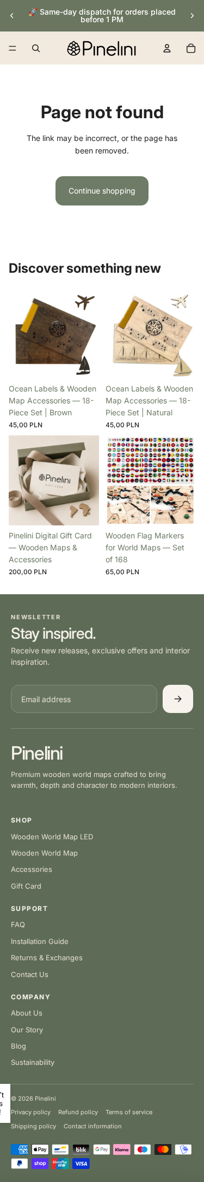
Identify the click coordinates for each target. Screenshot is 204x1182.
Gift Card (26, 886)
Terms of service (129, 1112)
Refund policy (78, 1112)
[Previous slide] (12, 16)
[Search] (36, 48)
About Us (26, 1012)
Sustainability (32, 1062)
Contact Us (29, 974)
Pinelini (37, 753)
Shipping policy (33, 1126)
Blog (18, 1046)
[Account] (167, 48)
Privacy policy (31, 1112)
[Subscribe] (178, 699)
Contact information (93, 1126)
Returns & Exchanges (47, 957)
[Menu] (12, 48)
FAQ (18, 924)
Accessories (31, 869)
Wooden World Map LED (52, 836)
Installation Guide (40, 941)
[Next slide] (192, 16)
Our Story (27, 1029)
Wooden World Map (44, 853)
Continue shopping (102, 190)
